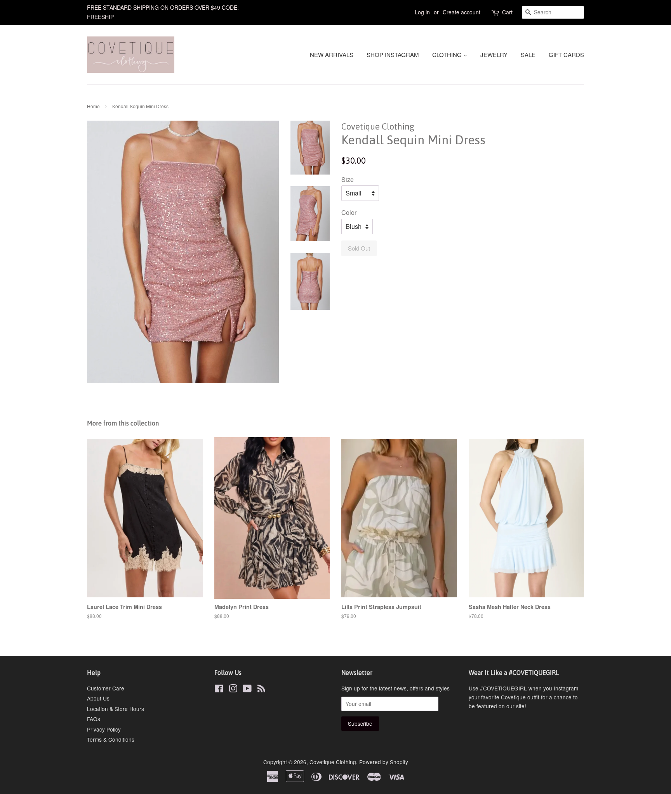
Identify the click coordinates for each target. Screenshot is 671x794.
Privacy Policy (104, 729)
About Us (98, 698)
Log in (422, 12)
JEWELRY (494, 54)
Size (347, 179)
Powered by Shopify (383, 762)
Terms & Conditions (110, 739)
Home (93, 106)
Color (348, 212)
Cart (507, 12)
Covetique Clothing (332, 762)
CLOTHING (447, 54)
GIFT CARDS (566, 54)
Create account (461, 12)
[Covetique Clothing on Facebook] (218, 690)
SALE (528, 54)
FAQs (93, 719)
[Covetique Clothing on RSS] (261, 690)
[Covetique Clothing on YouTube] (247, 690)
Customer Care (105, 688)
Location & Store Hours (115, 709)
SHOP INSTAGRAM (393, 54)
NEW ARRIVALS (331, 54)
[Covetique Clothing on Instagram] (233, 690)
